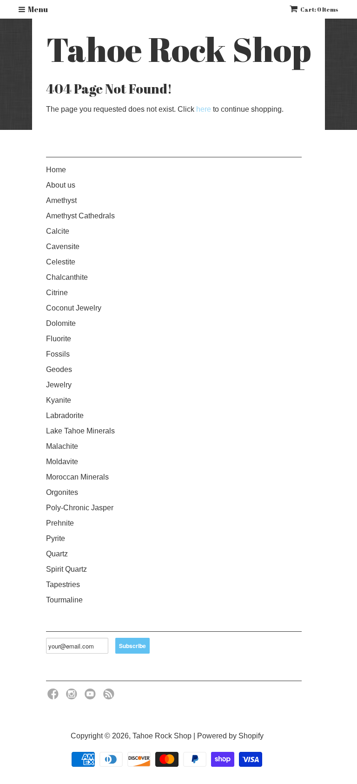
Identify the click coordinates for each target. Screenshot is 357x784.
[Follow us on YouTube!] (92, 697)
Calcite (57, 231)
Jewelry (59, 385)
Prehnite (60, 523)
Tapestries (63, 584)
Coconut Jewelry (73, 308)
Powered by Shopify (230, 736)
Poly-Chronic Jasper (79, 508)
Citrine (57, 293)
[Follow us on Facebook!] (54, 697)
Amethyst (61, 200)
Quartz (57, 554)
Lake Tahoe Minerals (80, 431)
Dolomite (61, 323)
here (203, 109)
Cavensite (62, 246)
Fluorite (58, 339)
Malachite (62, 446)
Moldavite (62, 462)
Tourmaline (64, 600)
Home (56, 170)
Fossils (58, 354)
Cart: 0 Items (319, 9)
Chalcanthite (67, 277)
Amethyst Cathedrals (80, 216)
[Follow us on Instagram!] (73, 697)
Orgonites (62, 492)
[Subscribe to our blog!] (110, 697)
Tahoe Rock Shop (178, 49)
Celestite (60, 262)
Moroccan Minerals (77, 477)
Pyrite (55, 538)
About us (60, 185)
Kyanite (58, 400)
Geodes (59, 369)
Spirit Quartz (66, 569)
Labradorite (65, 415)
